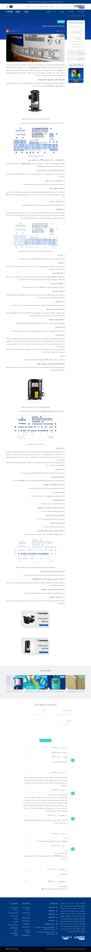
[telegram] (20, 31)
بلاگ (38, 6)
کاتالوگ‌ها (46, 6)
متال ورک (76, 918)
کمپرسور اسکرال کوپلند (25, 163)
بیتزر (66, 911)
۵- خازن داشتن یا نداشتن (77, 46)
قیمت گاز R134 (26, 921)
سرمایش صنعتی (81, 11)
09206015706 (51, 920)
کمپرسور (60, 70)
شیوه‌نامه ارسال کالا (13, 925)
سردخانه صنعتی (26, 927)
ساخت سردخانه (81, 908)
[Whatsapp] (17, 949)
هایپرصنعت (82, 903)
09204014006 (51, 911)
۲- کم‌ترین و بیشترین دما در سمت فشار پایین (76, 38)
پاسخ (26, 747)
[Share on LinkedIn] (18, 31)
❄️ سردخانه (70, 11)
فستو (84, 918)
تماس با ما (28, 6)
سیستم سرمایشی (50, 86)
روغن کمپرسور (14, 916)
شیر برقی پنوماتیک (13, 913)
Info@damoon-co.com (50, 924)
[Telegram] (12, 949)
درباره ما (33, 6)
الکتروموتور (48, 11)
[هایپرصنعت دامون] (79, 6)
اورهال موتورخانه (26, 935)
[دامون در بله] (7, 949)
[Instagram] (14, 949)
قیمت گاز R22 (26, 918)
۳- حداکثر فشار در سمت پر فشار (75, 41)
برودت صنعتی (59, 31)
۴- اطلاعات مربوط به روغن (77, 44)
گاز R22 (16, 919)
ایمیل (43, 710)
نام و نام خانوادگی (67, 710)
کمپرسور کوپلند (33, 67)
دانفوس (62, 911)
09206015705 (51, 914)
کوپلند (83, 913)
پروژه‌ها (51, 6)
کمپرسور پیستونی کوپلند (46, 411)
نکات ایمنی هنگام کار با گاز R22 (56, 691)
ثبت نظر (45, 740)
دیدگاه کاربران (81, 59)
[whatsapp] (16, 31)
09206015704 (51, 917)
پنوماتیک (62, 11)
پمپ (55, 11)
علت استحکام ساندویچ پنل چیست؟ (75, 691)
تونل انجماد (15, 922)
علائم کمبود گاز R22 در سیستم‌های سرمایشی (35, 691)
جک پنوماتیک (26, 924)
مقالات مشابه (81, 53)
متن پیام (69, 721)
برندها (41, 6)
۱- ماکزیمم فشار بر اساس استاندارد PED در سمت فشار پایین (76, 32)
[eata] (13, 31)
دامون (83, 15)
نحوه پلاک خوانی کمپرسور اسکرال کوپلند (75, 27)
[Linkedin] (9, 949)
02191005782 (51, 907)
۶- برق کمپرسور (79, 49)
